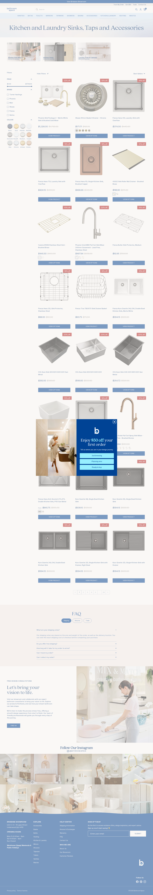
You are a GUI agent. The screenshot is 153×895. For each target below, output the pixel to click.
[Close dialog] (114, 422)
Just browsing (97, 455)
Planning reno (97, 461)
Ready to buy (97, 467)
